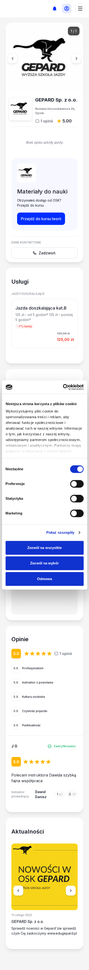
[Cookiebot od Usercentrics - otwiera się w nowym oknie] (63, 387)
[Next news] (71, 891)
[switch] (77, 484)
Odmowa (44, 579)
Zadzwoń (47, 253)
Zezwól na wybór (44, 563)
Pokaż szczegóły (60, 532)
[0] (54, 8)
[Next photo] (76, 58)
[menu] (80, 9)
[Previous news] (18, 891)
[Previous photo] (13, 58)
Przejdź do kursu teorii (41, 218)
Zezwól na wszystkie (44, 548)
